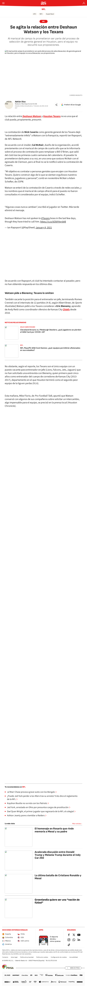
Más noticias (76, 824)
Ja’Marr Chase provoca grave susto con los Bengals (31, 792)
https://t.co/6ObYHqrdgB (53, 221)
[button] (56, 105)
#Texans (45, 218)
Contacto (5, 957)
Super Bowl (50, 14)
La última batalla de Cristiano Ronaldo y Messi (58, 877)
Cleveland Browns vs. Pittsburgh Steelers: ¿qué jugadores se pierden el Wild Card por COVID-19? (50, 331)
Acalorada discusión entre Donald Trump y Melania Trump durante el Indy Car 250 (58, 855)
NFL (43, 9)
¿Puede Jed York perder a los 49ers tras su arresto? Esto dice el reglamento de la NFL (42, 797)
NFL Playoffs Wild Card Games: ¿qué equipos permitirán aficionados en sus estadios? (50, 349)
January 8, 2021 (44, 227)
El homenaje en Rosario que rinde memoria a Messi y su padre (54, 830)
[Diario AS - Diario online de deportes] (43, 3)
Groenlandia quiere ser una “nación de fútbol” (57, 901)
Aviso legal (14, 957)
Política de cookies (42, 957)
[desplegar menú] (3, 3)
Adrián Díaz (20, 101)
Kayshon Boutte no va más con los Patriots (27, 803)
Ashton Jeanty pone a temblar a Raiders (26, 815)
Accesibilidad (73, 957)
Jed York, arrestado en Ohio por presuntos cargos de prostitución (38, 807)
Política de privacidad (27, 957)
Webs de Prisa (75, 968)
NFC (41, 14)
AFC (34, 14)
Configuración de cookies (59, 957)
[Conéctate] (83, 3)
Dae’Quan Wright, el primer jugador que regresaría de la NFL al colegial (40, 811)
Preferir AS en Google (72, 105)
